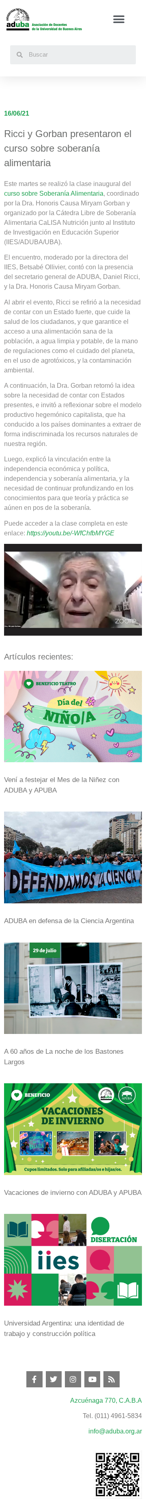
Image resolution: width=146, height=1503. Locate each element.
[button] (119, 20)
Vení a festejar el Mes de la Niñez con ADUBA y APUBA (61, 785)
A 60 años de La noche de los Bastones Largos (64, 1057)
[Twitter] (54, 1379)
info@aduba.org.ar (115, 1431)
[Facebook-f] (34, 1379)
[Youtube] (92, 1379)
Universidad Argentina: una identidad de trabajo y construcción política (64, 1328)
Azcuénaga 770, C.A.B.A (106, 1400)
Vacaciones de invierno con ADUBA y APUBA (73, 1192)
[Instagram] (73, 1379)
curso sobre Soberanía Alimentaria (53, 193)
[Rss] (111, 1379)
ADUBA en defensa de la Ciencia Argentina (69, 921)
